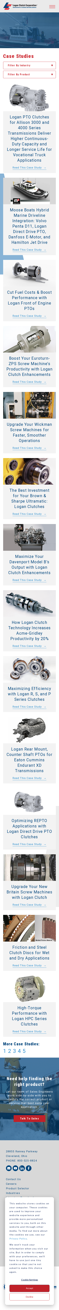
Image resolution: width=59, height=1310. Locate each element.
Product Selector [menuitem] (17, 1188)
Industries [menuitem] (13, 1193)
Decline (29, 1296)
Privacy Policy (18, 1238)
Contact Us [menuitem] (13, 1179)
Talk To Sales (29, 1118)
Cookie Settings (29, 1279)
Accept (29, 1288)
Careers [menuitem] (11, 1183)
